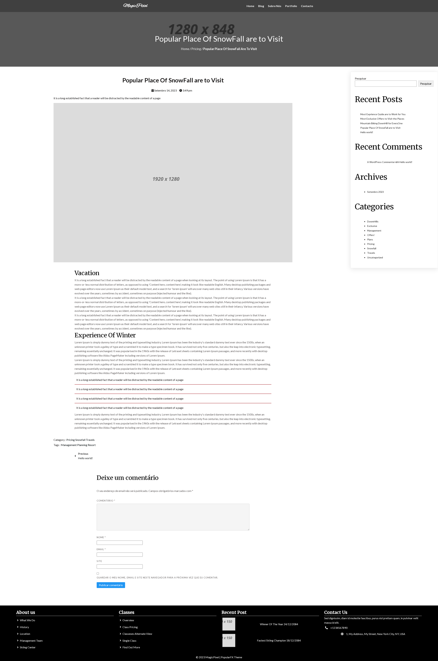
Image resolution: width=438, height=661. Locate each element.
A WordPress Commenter (381, 162)
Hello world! (366, 132)
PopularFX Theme (231, 657)
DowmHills (372, 221)
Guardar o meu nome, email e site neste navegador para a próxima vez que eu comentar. (157, 577)
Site (99, 561)
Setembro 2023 (375, 191)
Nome (101, 537)
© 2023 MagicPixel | (208, 657)
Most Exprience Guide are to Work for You (382, 114)
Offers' (371, 235)
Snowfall (80, 439)
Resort (92, 444)
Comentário (106, 500)
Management (69, 444)
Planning (82, 444)
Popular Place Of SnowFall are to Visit (380, 127)
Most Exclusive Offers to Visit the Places (382, 118)
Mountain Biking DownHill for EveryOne (381, 123)
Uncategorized (375, 257)
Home (185, 49)
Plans (370, 239)
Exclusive (372, 225)
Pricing (196, 49)
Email (101, 549)
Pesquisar (360, 78)
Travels (90, 439)
